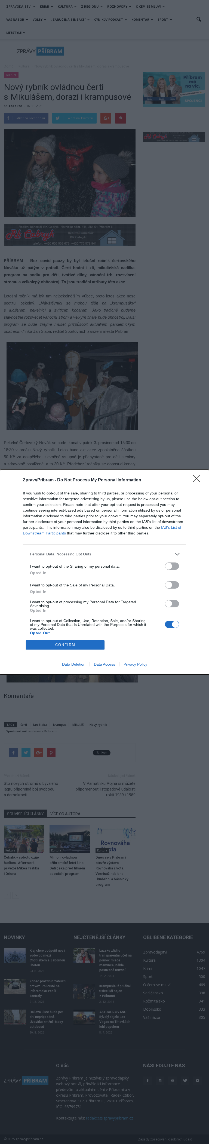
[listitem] (104, 554)
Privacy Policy (135, 664)
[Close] (198, 480)
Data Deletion (73, 664)
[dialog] (104, 572)
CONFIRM (65, 645)
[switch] (172, 566)
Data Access (104, 664)
